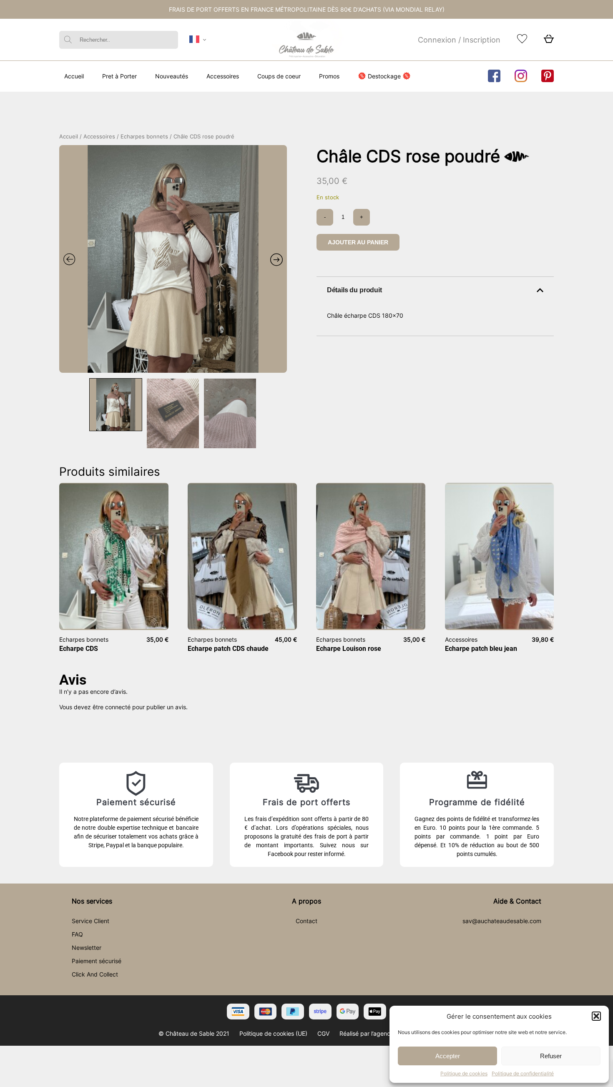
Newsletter (86, 947)
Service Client (90, 920)
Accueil (74, 76)
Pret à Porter (119, 76)
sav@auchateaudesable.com (501, 920)
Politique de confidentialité (523, 1073)
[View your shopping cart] (549, 41)
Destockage (384, 76)
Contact (306, 920)
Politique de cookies (463, 1073)
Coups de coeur (279, 76)
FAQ (77, 934)
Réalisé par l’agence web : (374, 1033)
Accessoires (222, 76)
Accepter (447, 1055)
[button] (596, 1016)
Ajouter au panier (358, 242)
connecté (118, 706)
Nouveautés (171, 76)
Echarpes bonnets (144, 136)
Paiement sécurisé (96, 960)
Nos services (92, 901)
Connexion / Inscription (459, 39)
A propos (306, 901)
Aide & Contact (517, 901)
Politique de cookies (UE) (273, 1033)
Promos (329, 76)
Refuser (551, 1055)
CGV (323, 1033)
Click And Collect (95, 974)
